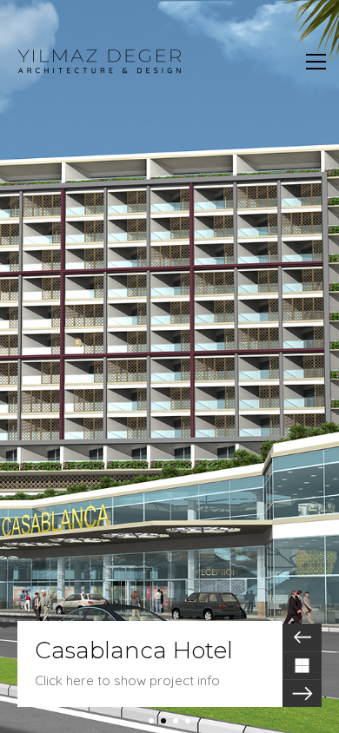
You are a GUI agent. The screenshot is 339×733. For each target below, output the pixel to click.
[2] (163, 721)
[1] (151, 721)
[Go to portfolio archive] (302, 665)
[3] (175, 721)
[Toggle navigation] (316, 62)
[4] (187, 721)
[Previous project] (302, 637)
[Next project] (302, 693)
